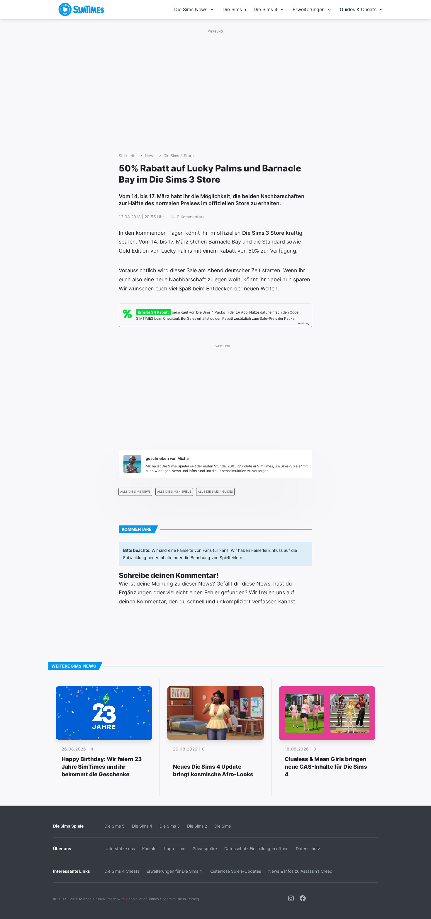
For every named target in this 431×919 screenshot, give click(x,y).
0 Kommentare (191, 217)
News (150, 156)
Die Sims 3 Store (179, 156)
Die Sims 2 (197, 825)
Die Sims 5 (234, 9)
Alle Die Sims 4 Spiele (174, 491)
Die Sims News (190, 9)
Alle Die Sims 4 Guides (215, 491)
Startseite (128, 156)
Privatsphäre (205, 848)
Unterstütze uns (119, 848)
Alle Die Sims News (135, 491)
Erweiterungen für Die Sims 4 (174, 871)
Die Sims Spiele (68, 825)
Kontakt (149, 848)
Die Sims (222, 825)
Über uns (62, 848)
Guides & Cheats (358, 9)
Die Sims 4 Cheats (121, 871)
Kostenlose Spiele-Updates (235, 871)
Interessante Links (71, 871)
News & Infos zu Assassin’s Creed (300, 871)
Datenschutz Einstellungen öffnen (256, 848)
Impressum (174, 848)
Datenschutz (308, 848)
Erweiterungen (309, 9)
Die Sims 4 (265, 9)
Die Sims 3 (169, 825)
